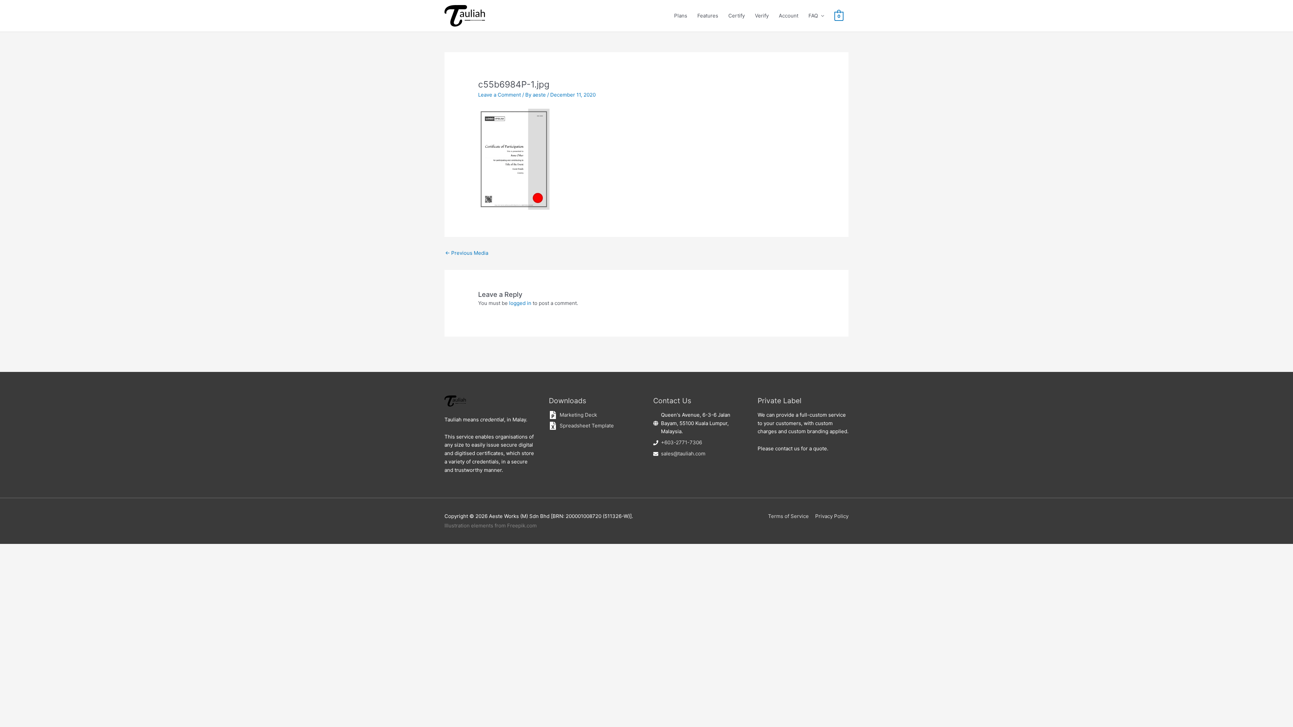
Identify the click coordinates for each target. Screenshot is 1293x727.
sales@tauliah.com (683, 453)
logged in (520, 303)
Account (788, 15)
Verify (762, 15)
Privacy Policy (832, 516)
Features (707, 15)
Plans (680, 15)
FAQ (813, 15)
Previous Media (466, 253)
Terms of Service (788, 516)
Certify (736, 15)
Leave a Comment (499, 95)
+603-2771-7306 (681, 442)
